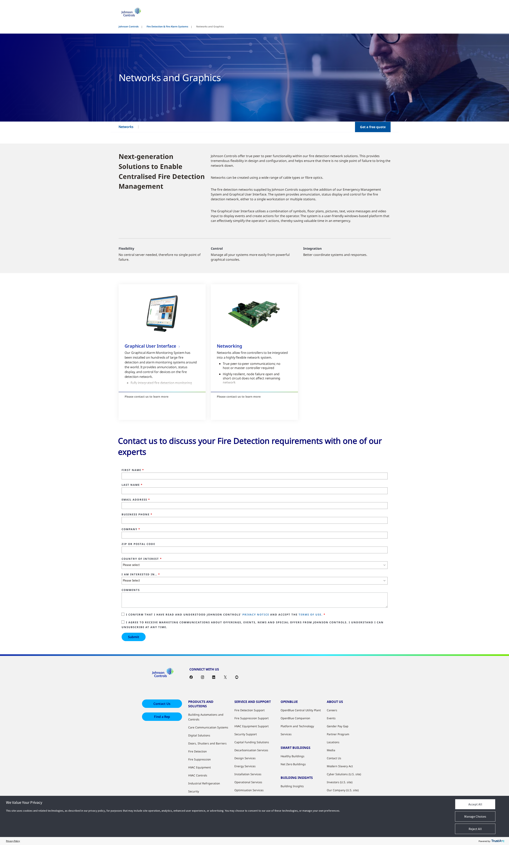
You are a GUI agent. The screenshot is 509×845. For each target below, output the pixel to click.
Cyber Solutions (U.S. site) (344, 774)
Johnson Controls (129, 26)
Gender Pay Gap (337, 726)
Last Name (132, 485)
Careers (332, 710)
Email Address (136, 499)
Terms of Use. (311, 614)
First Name (133, 470)
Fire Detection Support (249, 710)
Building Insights (292, 786)
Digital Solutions (199, 735)
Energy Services (245, 766)
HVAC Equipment (199, 767)
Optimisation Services (249, 790)
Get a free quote (373, 127)
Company (131, 529)
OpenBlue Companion (295, 718)
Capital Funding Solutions (251, 742)
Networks (126, 127)
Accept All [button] (475, 804)
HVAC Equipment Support (251, 726)
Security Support (245, 734)
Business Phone (137, 514)
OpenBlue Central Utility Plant (301, 710)
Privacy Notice (255, 614)
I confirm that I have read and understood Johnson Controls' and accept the (225, 614)
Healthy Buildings (292, 756)
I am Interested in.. (141, 574)
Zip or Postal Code (138, 544)
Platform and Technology (297, 726)
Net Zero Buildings (293, 764)
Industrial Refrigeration (204, 783)
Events (331, 718)
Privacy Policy (13, 840)
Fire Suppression (199, 759)
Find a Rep (162, 716)
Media (331, 750)
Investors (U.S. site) (339, 782)
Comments (131, 590)
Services (286, 734)
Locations (333, 742)
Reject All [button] (475, 829)
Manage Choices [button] (475, 816)
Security (193, 791)
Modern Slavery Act (340, 766)
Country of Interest (142, 559)
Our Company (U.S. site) (343, 790)
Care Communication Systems (208, 727)
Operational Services (248, 782)
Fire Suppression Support (251, 718)
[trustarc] (498, 841)
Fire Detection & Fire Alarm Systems (167, 26)
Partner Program (338, 734)
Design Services (245, 758)
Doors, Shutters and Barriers (207, 743)
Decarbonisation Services (251, 750)
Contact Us (161, 703)
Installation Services (247, 774)
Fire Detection (197, 751)
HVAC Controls (197, 775)
